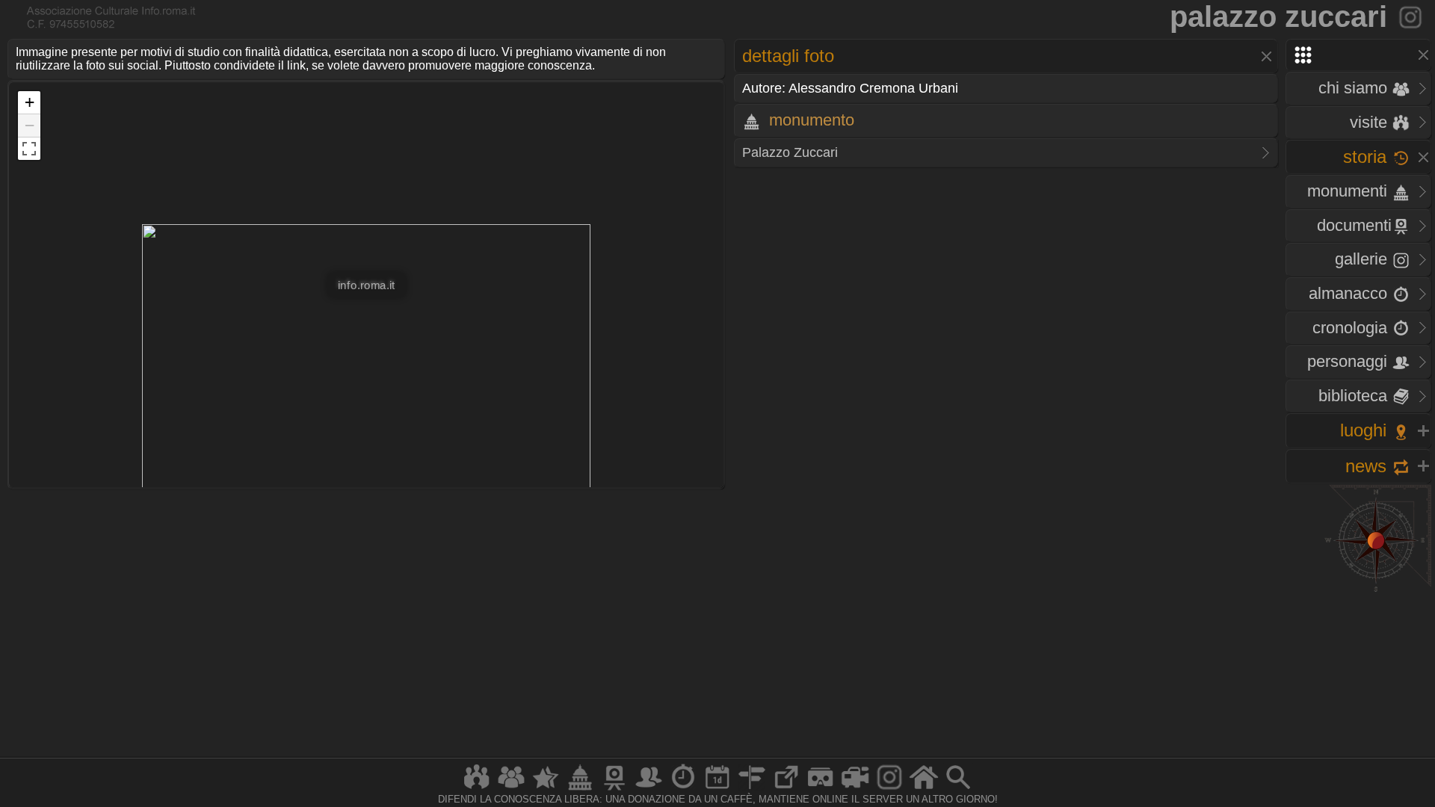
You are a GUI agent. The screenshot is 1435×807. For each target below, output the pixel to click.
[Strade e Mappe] (752, 789)
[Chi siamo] (511, 789)
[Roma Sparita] (614, 789)
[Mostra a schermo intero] (29, 148)
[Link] (786, 789)
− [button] (29, 125)
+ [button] (29, 102)
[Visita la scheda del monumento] (1411, 16)
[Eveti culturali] (717, 789)
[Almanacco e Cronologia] (683, 789)
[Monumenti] (580, 789)
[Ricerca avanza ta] (958, 789)
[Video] (855, 789)
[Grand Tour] (545, 789)
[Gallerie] (889, 789)
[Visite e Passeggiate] (477, 789)
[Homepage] (924, 789)
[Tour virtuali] (820, 789)
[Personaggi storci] (649, 789)
